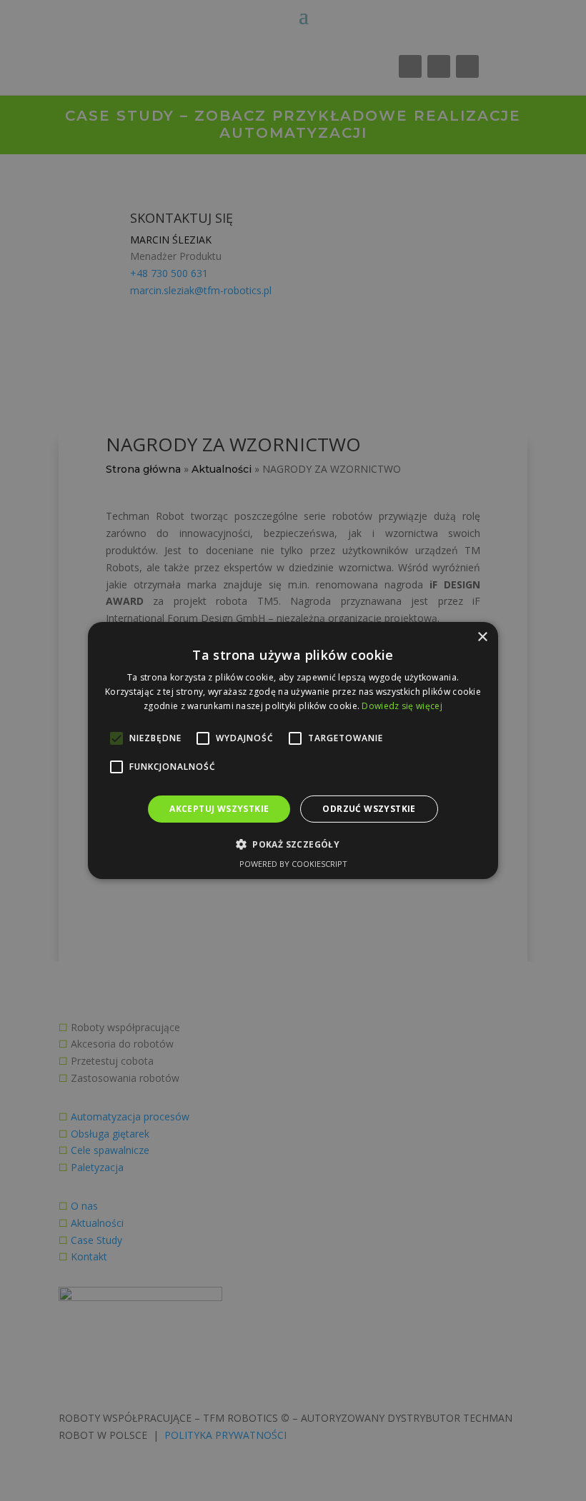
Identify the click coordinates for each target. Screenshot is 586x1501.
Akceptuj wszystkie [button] (219, 809)
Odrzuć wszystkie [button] (368, 809)
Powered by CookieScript (293, 863)
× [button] (482, 637)
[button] (293, 844)
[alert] (293, 750)
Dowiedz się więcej (402, 706)
